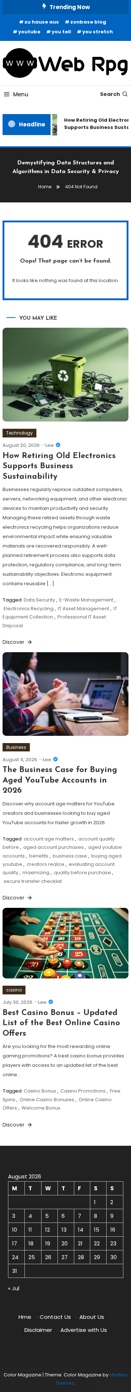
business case (70, 855)
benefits (38, 855)
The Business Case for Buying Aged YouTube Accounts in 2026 (60, 780)
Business (16, 747)
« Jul (13, 1288)
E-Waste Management (86, 599)
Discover (14, 642)
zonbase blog (88, 21)
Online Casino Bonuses (47, 1099)
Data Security (39, 599)
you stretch (97, 31)
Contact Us (55, 1317)
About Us (91, 1317)
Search (110, 94)
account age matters (49, 838)
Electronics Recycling (28, 608)
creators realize (45, 864)
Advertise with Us (83, 1330)
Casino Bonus (40, 1090)
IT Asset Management (83, 608)
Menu (20, 94)
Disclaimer (38, 1330)
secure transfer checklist (33, 881)
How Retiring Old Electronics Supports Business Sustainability (59, 466)
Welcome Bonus (40, 1107)
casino (14, 990)
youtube (29, 31)
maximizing (36, 872)
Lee (49, 445)
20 (64, 1243)
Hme (25, 1317)
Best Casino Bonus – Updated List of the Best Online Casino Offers (61, 1023)
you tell (61, 31)
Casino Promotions (83, 1090)
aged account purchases (53, 847)
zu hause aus (41, 21)
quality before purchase (82, 872)
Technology (19, 433)
